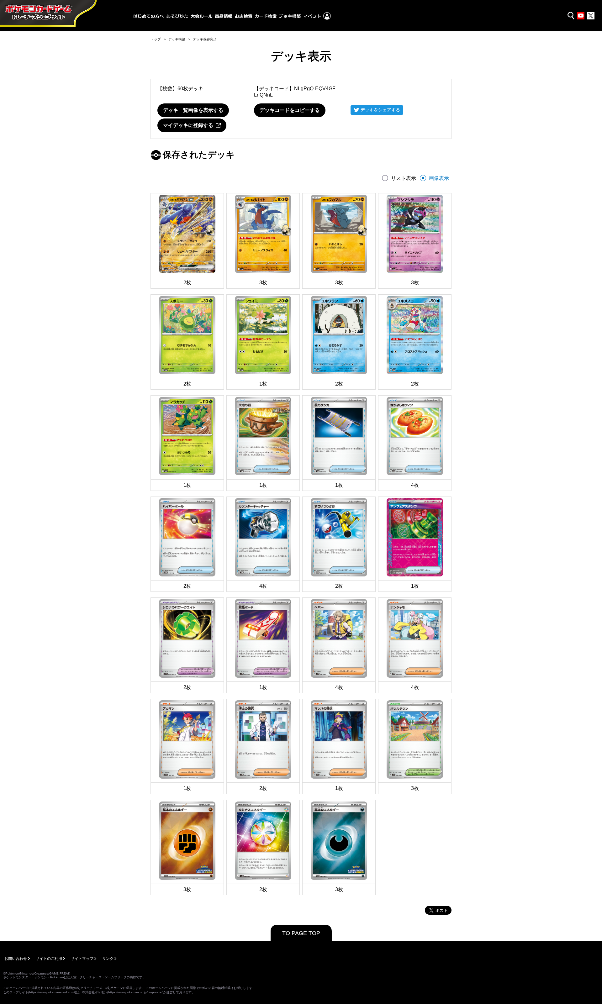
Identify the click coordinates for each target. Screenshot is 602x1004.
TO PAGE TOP (301, 933)
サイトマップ (82, 958)
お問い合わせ (15, 958)
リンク (108, 958)
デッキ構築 (176, 39)
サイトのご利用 (49, 958)
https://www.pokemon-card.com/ (52, 992)
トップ (155, 39)
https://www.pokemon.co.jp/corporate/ (135, 992)
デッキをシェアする (380, 109)
